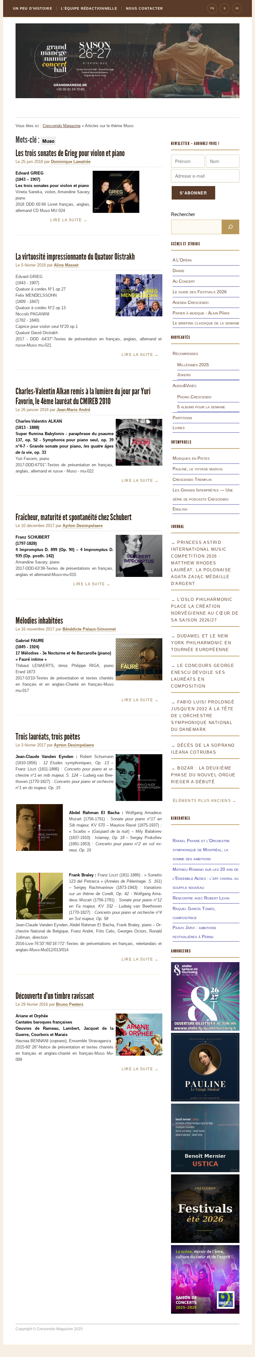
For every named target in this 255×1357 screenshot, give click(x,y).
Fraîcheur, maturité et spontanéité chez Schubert (74, 517)
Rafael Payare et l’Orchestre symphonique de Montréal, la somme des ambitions (201, 849)
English (180, 508)
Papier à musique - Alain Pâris (201, 312)
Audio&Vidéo (185, 385)
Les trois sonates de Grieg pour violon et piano (70, 153)
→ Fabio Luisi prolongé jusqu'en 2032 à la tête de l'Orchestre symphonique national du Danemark (202, 716)
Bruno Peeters (69, 1004)
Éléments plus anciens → (204, 800)
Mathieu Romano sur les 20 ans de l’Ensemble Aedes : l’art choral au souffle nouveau (206, 878)
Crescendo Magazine (62, 125)
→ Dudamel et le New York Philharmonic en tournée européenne (201, 643)
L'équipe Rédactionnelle (89, 8)
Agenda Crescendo (191, 302)
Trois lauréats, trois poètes (48, 736)
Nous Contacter (144, 8)
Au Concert (184, 281)
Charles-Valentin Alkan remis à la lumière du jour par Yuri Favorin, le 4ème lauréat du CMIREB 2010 (83, 396)
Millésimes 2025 (193, 364)
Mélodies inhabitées (39, 621)
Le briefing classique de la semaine (206, 322)
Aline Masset (66, 265)
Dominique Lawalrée (70, 161)
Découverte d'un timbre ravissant (55, 996)
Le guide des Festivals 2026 (200, 291)
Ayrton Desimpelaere (83, 525)
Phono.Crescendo (194, 396)
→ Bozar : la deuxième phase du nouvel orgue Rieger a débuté (203, 775)
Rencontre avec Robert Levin (201, 897)
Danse (178, 270)
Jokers (184, 374)
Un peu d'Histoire (32, 8)
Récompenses (185, 353)
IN (237, 8)
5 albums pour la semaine (201, 406)
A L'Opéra (182, 259)
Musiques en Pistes (191, 458)
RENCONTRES (180, 818)
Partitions (182, 417)
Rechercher (183, 214)
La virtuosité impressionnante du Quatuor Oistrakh (75, 257)
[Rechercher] (230, 227)
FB (212, 8)
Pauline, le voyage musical (198, 468)
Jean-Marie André (73, 409)
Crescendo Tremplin (192, 479)
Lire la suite (68, 220)
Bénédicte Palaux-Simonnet (89, 629)
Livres (179, 427)
